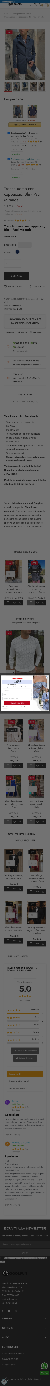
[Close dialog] (47, 677)
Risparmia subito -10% (17, 703)
